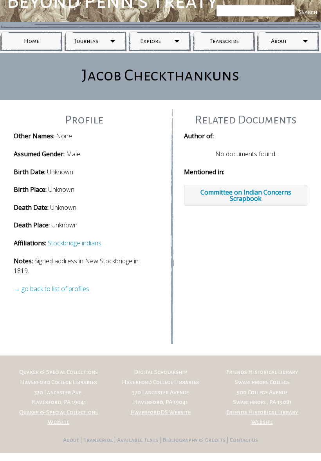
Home (31, 41)
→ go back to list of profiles (51, 288)
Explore (150, 41)
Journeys (86, 41)
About (279, 41)
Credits (216, 440)
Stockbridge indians (74, 243)
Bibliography (180, 440)
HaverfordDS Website (160, 412)
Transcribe (224, 41)
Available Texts (138, 440)
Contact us (244, 440)
